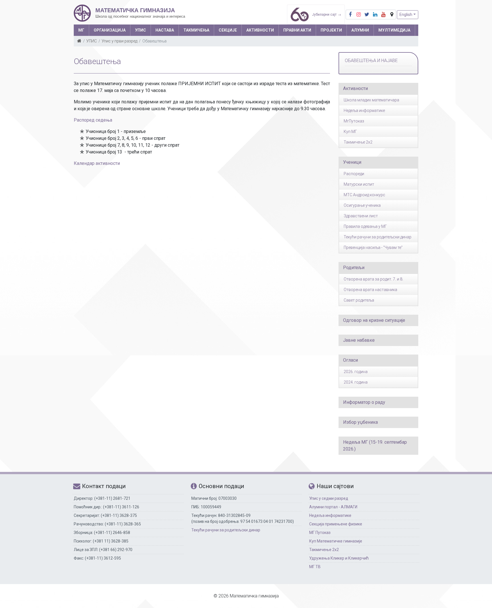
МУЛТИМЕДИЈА (394, 30)
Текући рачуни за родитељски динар (377, 237)
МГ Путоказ (320, 532)
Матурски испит (359, 184)
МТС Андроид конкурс (364, 195)
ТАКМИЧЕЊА (196, 30)
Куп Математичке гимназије (335, 541)
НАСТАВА (164, 30)
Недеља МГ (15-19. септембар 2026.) (375, 445)
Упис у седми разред (328, 498)
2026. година (356, 371)
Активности (355, 88)
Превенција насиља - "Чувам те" (373, 247)
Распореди (354, 173)
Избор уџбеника (360, 422)
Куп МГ (350, 131)
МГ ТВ (315, 566)
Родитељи (353, 267)
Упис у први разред (119, 41)
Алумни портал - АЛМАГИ (333, 507)
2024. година (356, 382)
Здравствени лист (361, 216)
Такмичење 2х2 (324, 549)
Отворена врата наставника (370, 289)
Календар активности (97, 163)
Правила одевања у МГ (365, 226)
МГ (81, 30)
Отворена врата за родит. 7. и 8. (373, 279)
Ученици (352, 162)
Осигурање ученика (362, 205)
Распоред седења (93, 120)
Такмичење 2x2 (358, 142)
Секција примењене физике (335, 524)
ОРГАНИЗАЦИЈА (110, 30)
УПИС (140, 30)
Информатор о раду (364, 402)
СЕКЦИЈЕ (228, 30)
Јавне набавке (359, 340)
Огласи (350, 360)
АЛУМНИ (360, 30)
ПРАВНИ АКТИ (297, 30)
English (405, 14)
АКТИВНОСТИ (260, 30)
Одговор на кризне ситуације (374, 320)
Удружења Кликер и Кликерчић (339, 558)
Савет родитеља (359, 300)
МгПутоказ (354, 121)
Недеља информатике (364, 110)
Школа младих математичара (371, 100)
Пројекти (331, 30)
